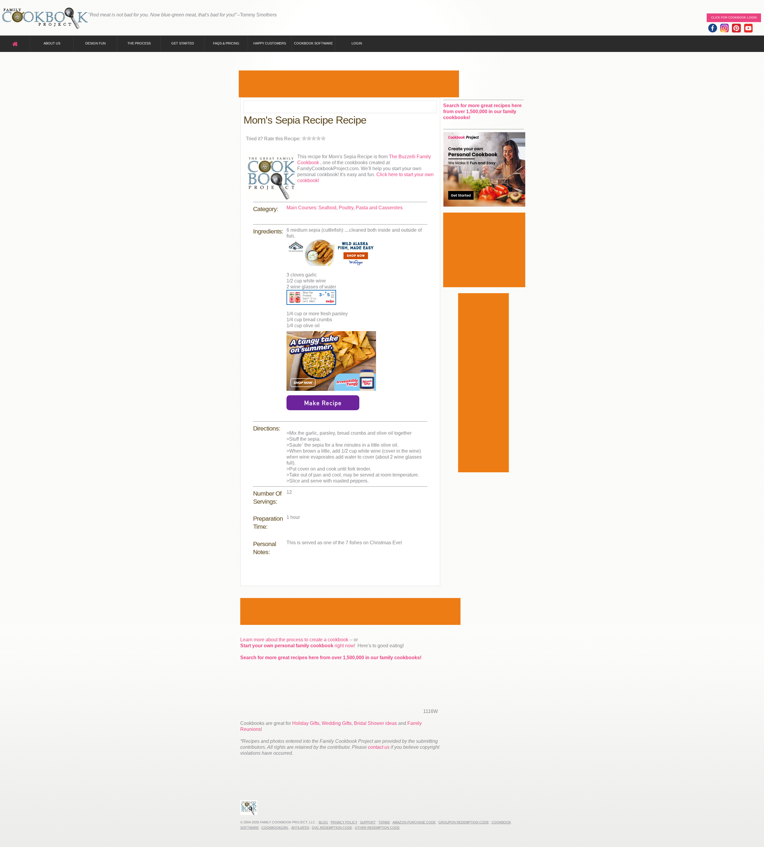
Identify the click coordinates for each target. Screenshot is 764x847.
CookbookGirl (275, 827)
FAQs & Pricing (226, 43)
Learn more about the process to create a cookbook (294, 639)
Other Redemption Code (377, 827)
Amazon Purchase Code (414, 822)
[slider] (314, 138)
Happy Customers (269, 43)
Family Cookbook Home (44, 18)
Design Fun (95, 43)
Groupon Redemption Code (463, 822)
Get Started (182, 43)
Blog (323, 822)
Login (357, 43)
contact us (378, 747)
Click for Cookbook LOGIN (734, 17)
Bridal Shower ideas (375, 723)
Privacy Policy (344, 822)
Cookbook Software (313, 43)
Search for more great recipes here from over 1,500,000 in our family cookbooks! (330, 657)
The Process (139, 43)
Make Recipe (323, 403)
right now (297, 645)
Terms (384, 822)
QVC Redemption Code (332, 827)
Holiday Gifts (305, 723)
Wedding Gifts (337, 723)
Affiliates (300, 827)
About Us (52, 43)
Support (368, 822)
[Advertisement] (349, 83)
